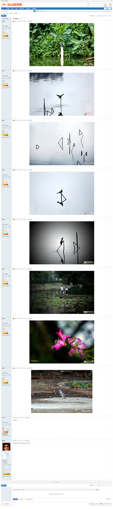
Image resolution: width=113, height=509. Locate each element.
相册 (16, 8)
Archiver (96, 503)
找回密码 (110, 4)
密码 (88, 5)
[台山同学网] (12, 6)
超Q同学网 (21, 8)
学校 (7, 13)
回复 (15, 68)
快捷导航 (107, 8)
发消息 (9, 38)
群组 (12, 8)
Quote (20, 489)
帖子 (30, 11)
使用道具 (105, 68)
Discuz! (7, 503)
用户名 (88, 4)
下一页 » (56, 482)
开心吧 (3, 417)
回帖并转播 (21, 499)
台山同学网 (1, 13)
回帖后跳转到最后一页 (30, 499)
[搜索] (34, 11)
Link (18, 489)
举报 (109, 68)
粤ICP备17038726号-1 (107, 503)
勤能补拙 (3, 440)
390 (3, 464)
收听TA (5, 38)
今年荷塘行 (16, 13)
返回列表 (91, 15)
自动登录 (105, 4)
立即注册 (110, 5)
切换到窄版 (111, 0)
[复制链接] (20, 18)
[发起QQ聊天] (5, 434)
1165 (3, 27)
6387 (9, 27)
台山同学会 (101, 503)
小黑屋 (90, 503)
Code (22, 489)
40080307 (8, 472)
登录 (59, 494)
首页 (3, 8)
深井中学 (10, 13)
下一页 (109, 15)
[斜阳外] (3, 18)
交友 (41, 10)
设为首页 (3, 0)
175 (3, 424)
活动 (39, 10)
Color (15, 489)
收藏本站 (6, 0)
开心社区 (8, 8)
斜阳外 (7, 18)
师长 (3, 427)
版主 (3, 80)
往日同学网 (28, 8)
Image (17, 489)
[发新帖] (3, 16)
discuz (44, 10)
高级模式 (97, 489)
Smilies (23, 489)
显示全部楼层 (29, 21)
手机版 (93, 503)
